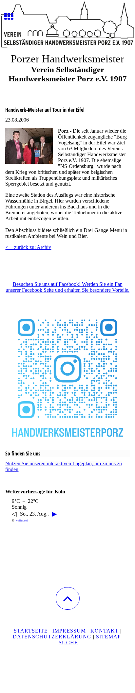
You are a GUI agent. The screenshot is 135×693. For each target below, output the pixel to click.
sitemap (108, 636)
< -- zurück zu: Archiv (28, 247)
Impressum (69, 631)
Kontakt (104, 631)
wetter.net (21, 520)
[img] (67, 24)
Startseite (31, 631)
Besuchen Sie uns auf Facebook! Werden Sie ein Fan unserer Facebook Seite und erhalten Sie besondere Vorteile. (67, 287)
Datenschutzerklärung (52, 636)
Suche (68, 642)
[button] (68, 598)
